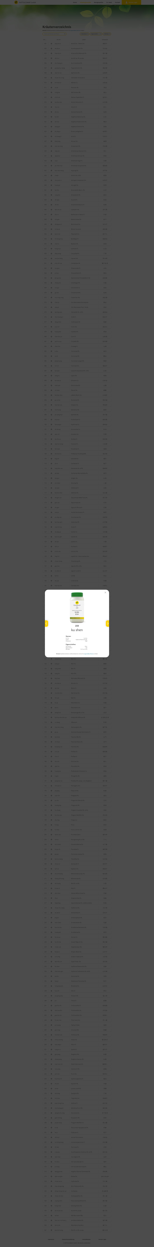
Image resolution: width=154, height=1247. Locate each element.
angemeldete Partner (89, 654)
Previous (46, 623)
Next (107, 623)
